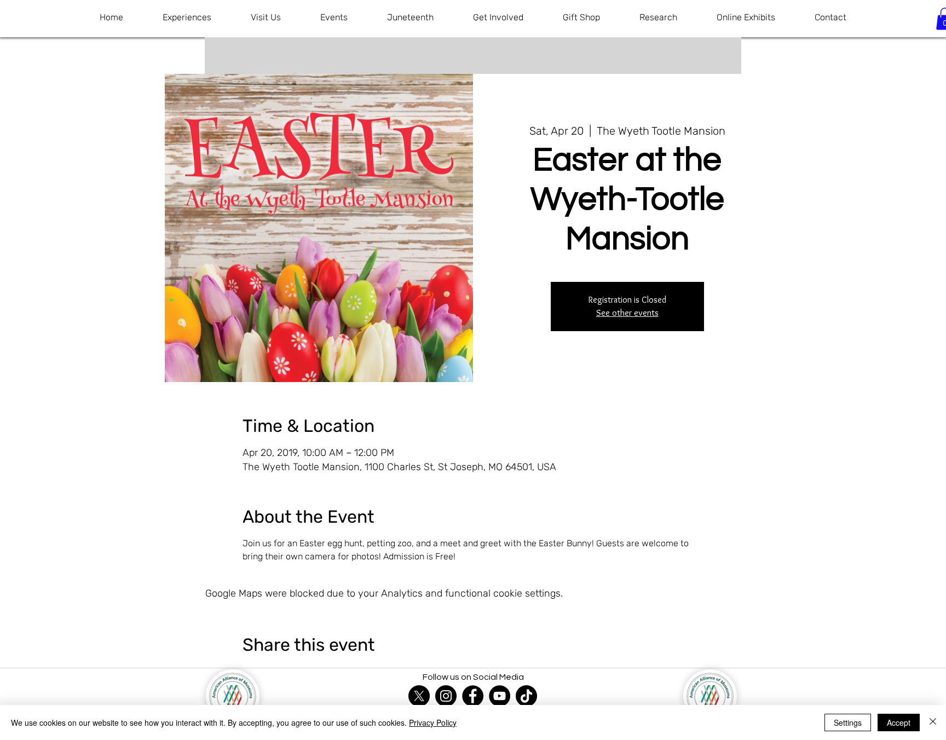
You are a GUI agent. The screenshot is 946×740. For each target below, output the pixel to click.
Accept (898, 722)
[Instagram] (446, 696)
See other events (627, 313)
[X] (419, 696)
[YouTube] (499, 696)
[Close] (932, 722)
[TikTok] (526, 696)
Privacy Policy (433, 722)
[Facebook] (472, 696)
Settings (848, 722)
